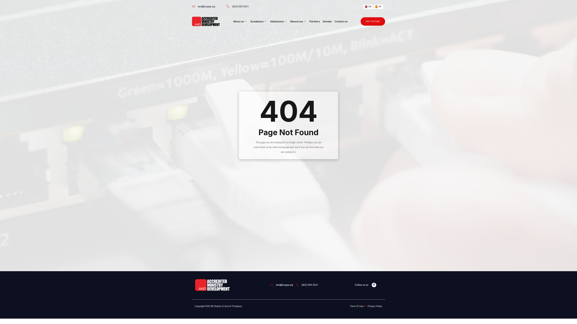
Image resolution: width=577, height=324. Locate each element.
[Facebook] (374, 285)
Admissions (277, 21)
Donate (327, 21)
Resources (296, 21)
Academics (257, 21)
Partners (315, 21)
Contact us (341, 21)
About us (238, 21)
